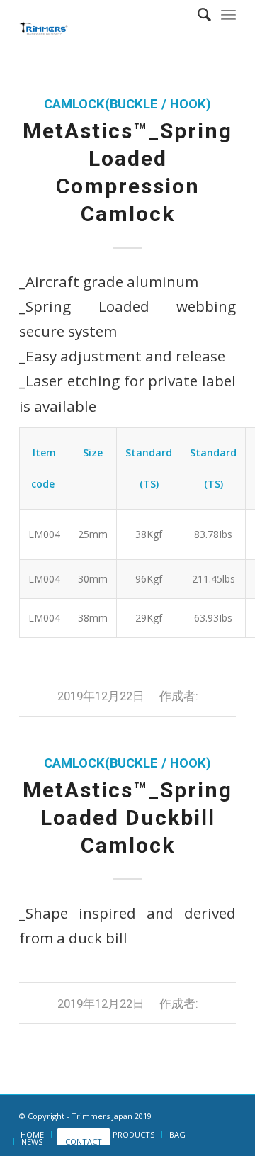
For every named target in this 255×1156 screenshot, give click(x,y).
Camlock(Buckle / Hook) (127, 104)
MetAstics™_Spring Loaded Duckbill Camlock (127, 818)
